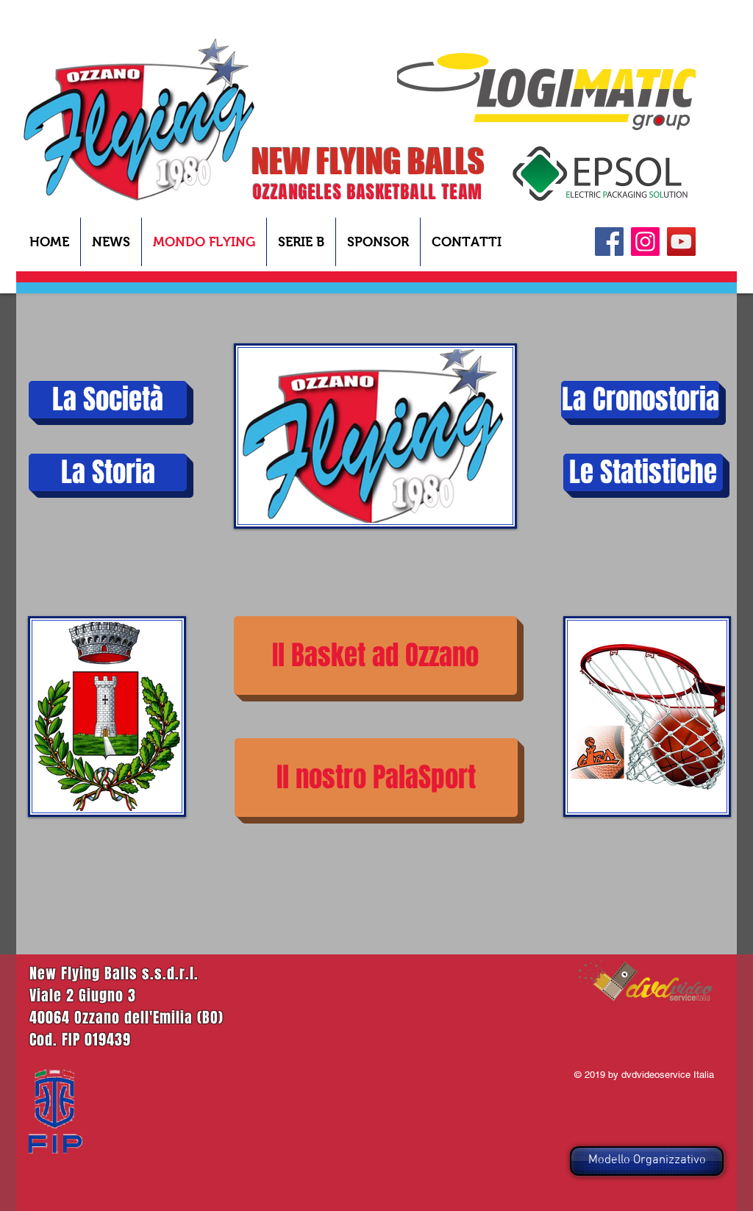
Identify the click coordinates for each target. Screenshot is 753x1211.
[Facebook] (609, 241)
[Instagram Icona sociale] (645, 241)
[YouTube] (681, 241)
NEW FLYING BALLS (368, 161)
